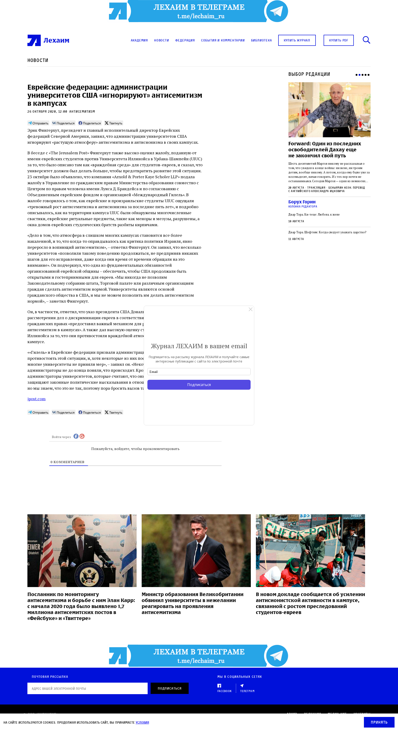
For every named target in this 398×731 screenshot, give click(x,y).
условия (142, 722)
